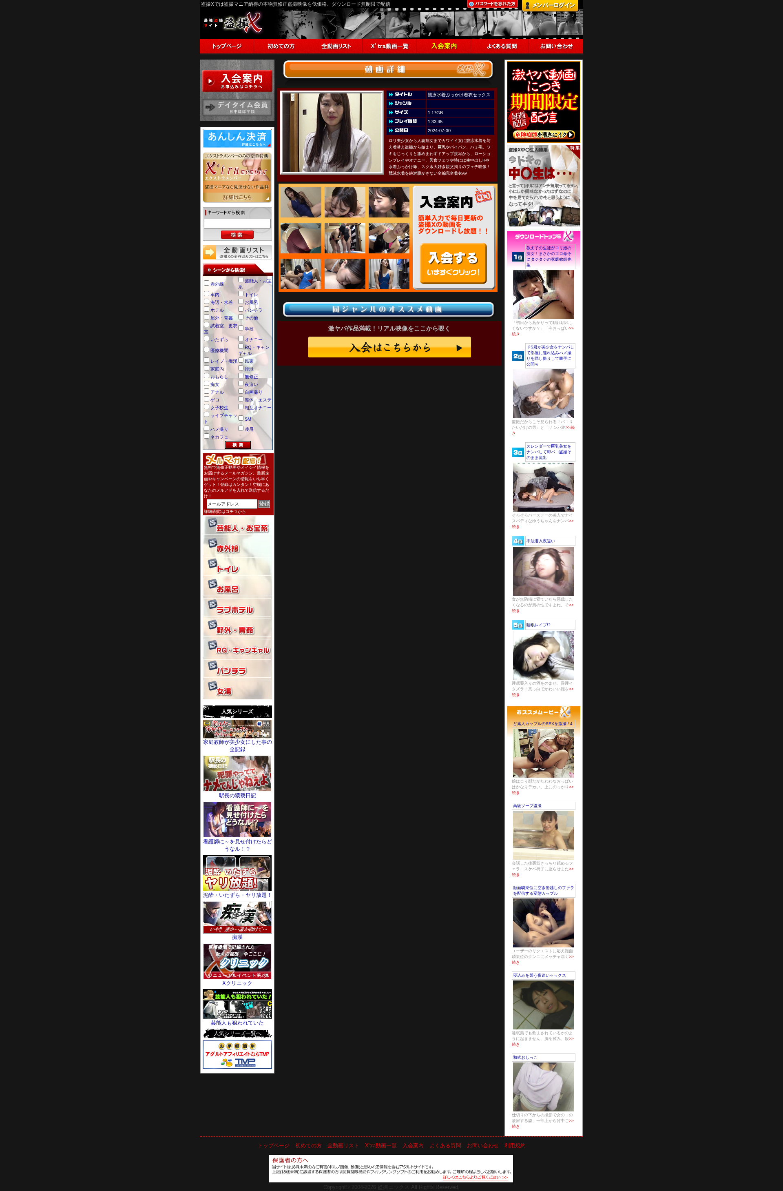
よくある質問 (445, 1145)
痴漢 (237, 937)
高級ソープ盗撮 (527, 805)
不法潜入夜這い (540, 541)
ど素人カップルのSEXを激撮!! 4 (543, 723)
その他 (251, 317)
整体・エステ (258, 399)
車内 (214, 294)
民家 (249, 361)
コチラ (232, 511)
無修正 (251, 376)
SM (248, 419)
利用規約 (515, 1145)
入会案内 (413, 1145)
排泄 (249, 368)
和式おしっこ (525, 1057)
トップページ (274, 1145)
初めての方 (308, 1145)
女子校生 (219, 407)
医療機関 (219, 350)
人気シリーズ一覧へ (237, 1033)
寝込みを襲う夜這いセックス (539, 975)
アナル (217, 392)
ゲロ (214, 399)
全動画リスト (343, 1145)
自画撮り (254, 392)
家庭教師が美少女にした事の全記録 (237, 745)
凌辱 (249, 429)
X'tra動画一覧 (381, 1145)
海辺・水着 (221, 302)
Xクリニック (237, 983)
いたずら (219, 339)
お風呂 (251, 302)
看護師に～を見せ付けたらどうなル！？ (237, 845)
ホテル (217, 310)
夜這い (251, 384)
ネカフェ (219, 437)
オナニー (254, 339)
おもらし (219, 376)
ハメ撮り (219, 429)
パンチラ (254, 310)
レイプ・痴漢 (223, 361)
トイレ (251, 294)
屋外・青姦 (221, 317)
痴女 (214, 384)
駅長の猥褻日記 (237, 795)
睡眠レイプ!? (538, 625)
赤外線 (217, 284)
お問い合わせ (483, 1145)
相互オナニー (258, 407)
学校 (249, 328)
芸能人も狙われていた (237, 1023)
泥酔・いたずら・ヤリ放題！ (237, 895)
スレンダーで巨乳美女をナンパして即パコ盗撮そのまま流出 (548, 452)
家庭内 (217, 368)
